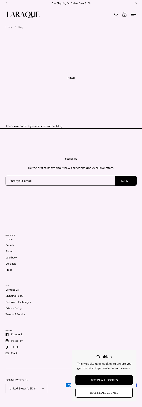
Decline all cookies (104, 392)
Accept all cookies (104, 380)
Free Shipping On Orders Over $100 (71, 3)
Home (9, 26)
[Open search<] (116, 14)
